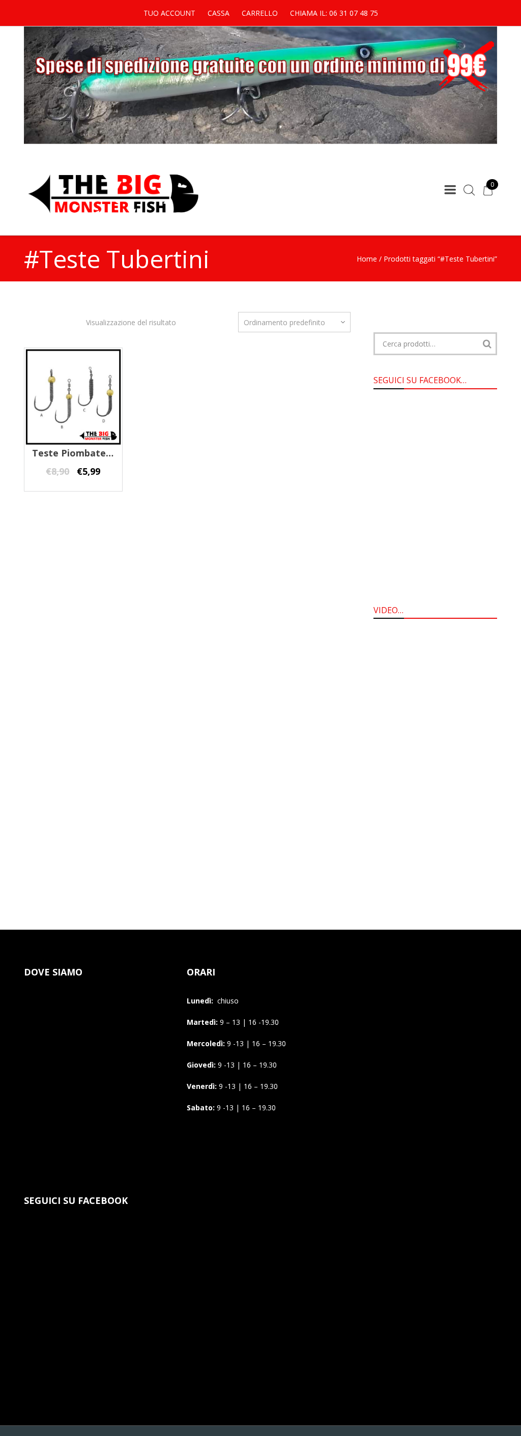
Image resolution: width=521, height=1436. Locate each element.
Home (367, 259)
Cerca (487, 343)
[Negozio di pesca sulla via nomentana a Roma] (113, 219)
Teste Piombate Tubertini (91, 453)
